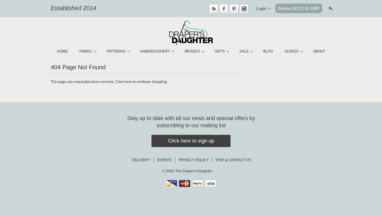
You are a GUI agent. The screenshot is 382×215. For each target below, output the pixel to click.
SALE (244, 51)
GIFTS (220, 51)
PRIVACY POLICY (193, 160)
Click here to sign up (191, 141)
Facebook (224, 8)
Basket (298, 8)
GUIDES (291, 51)
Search (330, 8)
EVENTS (164, 160)
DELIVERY (141, 160)
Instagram (244, 8)
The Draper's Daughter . (194, 171)
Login (261, 8)
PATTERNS (116, 51)
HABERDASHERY (155, 51)
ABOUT (319, 51)
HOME (62, 51)
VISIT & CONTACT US (233, 160)
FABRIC (85, 51)
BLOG (268, 51)
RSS (214, 8)
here (128, 82)
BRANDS (192, 51)
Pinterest (234, 8)
